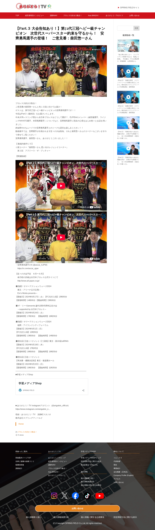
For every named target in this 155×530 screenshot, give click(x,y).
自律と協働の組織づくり (25, 461)
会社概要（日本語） (121, 472)
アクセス (117, 479)
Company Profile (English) (124, 475)
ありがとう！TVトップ (57, 458)
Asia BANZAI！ (94, 15)
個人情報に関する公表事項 (91, 485)
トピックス (118, 458)
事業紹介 (117, 468)
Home (21, 424)
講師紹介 (19, 468)
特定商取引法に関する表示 (91, 461)
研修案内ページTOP (23, 458)
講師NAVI (53, 15)
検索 (136, 28)
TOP (17, 15)
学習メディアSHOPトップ (91, 458)
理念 (115, 465)
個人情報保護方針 (87, 482)
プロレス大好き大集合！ (72, 15)
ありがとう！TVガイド (114, 15)
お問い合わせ (134, 15)
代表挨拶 (117, 461)
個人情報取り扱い (87, 478)
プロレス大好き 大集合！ (27, 432)
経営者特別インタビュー (34, 15)
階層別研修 (20, 465)
